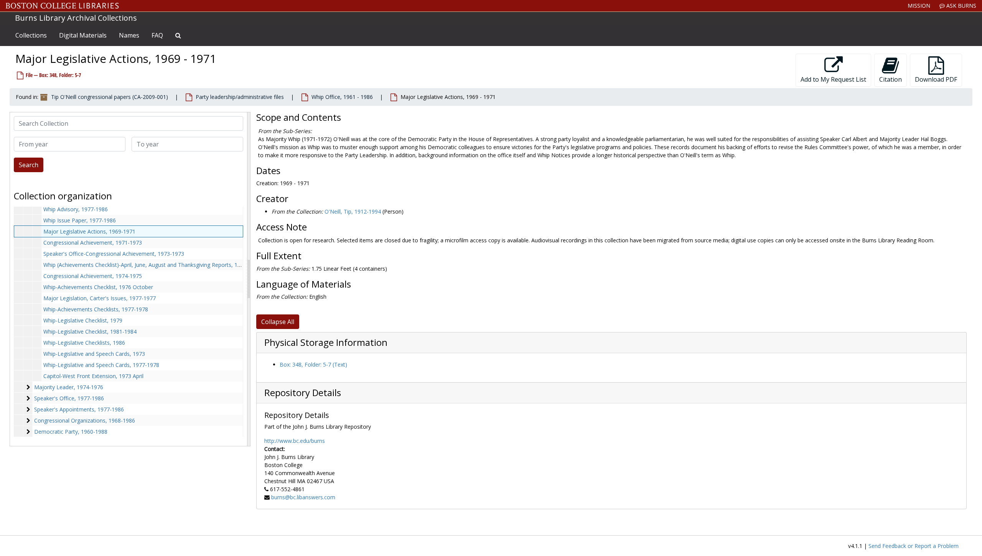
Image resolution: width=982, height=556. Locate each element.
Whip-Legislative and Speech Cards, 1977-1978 (101, 364)
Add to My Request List (833, 79)
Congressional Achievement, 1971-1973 (92, 242)
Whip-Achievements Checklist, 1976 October (98, 287)
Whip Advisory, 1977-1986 (75, 209)
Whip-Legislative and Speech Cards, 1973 (94, 353)
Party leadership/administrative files (240, 96)
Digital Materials (83, 35)
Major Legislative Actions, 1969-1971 (89, 231)
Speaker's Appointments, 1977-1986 (79, 409)
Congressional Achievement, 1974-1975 (92, 276)
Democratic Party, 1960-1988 (70, 431)
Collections (31, 35)
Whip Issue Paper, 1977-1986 (79, 220)
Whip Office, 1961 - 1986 (342, 96)
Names (129, 35)
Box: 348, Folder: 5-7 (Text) (313, 364)
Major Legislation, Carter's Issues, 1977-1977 (99, 298)
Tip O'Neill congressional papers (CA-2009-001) (109, 96)
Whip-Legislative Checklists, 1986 (84, 342)
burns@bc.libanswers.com (303, 497)
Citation (890, 79)
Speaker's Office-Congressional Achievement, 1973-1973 (113, 253)
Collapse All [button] (277, 321)
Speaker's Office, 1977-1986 (69, 398)
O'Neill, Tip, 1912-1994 (353, 211)
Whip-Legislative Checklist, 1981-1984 (90, 331)
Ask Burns (960, 5)
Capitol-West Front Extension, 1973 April (93, 376)
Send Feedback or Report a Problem (913, 545)
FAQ (157, 35)
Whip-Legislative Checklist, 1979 (82, 320)
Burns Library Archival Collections (76, 18)
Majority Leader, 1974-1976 (68, 387)
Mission (919, 5)
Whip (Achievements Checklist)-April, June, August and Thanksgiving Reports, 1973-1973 (152, 264)
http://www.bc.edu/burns (294, 440)
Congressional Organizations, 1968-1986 (84, 420)
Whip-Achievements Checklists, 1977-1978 (95, 309)
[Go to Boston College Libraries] (62, 6)
